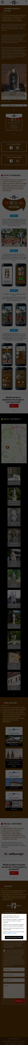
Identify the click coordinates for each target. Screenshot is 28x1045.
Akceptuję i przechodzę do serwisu (14, 937)
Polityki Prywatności (12, 933)
